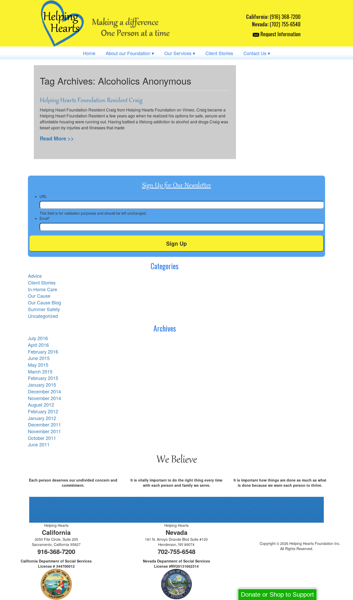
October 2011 (42, 437)
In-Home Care (42, 289)
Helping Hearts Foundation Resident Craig (91, 100)
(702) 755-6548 (285, 24)
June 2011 (39, 444)
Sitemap (296, 556)
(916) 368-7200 (285, 16)
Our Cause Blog (44, 302)
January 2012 (42, 418)
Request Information (280, 34)
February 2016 (43, 351)
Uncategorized (43, 315)
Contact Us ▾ (256, 53)
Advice (35, 275)
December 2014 (44, 391)
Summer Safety (44, 309)
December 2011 (44, 424)
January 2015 (42, 384)
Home (89, 53)
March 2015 (40, 371)
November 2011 (44, 431)
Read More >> (57, 138)
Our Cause (39, 295)
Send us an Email (43, 505)
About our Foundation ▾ (130, 53)
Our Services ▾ (179, 53)
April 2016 (38, 344)
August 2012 (41, 404)
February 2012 (43, 411)
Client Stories (219, 53)
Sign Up (176, 243)
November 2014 (44, 398)
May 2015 (38, 364)
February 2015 (43, 377)
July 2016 (38, 338)
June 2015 (39, 358)
